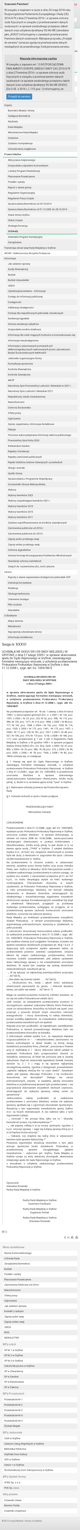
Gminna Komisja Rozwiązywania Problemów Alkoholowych (40, 555)
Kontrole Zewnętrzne (19, 374)
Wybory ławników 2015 (20, 511)
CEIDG (11, 285)
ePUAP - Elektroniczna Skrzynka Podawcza (27, 253)
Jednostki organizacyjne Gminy (25, 358)
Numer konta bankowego (18, 1253)
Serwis (8, 572)
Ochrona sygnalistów (19, 550)
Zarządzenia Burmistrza (17, 1263)
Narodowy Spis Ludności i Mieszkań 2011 (30, 391)
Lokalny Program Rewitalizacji (24, 171)
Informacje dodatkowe (20, 637)
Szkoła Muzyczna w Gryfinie (19, 1366)
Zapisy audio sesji (14, 1316)
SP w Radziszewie (14, 1381)
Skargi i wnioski (16, 467)
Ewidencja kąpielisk (18, 318)
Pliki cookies (15, 604)
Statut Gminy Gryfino (19, 214)
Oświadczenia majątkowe (22, 149)
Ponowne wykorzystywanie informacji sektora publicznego (39, 435)
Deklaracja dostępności (21, 307)
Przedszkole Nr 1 (13, 1399)
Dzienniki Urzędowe (15, 1510)
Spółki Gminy (15, 473)
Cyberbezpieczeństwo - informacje (27, 291)
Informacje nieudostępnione (23, 340)
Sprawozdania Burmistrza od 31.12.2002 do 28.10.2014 (37, 209)
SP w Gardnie (11, 1376)
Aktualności (14, 626)
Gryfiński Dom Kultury (15, 1454)
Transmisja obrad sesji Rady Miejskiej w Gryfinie (30, 247)
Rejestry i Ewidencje (18, 451)
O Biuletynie (10, 615)
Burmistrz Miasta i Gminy (21, 110)
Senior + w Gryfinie (14, 1464)
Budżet (11, 274)
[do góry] (68, 1237)
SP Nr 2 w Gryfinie (13, 1355)
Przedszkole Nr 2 (13, 1404)
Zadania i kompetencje (20, 143)
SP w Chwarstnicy (13, 1371)
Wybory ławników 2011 (20, 517)
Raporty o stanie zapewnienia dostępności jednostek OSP (39, 577)
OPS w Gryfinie (12, 1459)
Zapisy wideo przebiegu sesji (24, 544)
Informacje (10, 258)
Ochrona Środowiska (19, 407)
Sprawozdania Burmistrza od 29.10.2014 (29, 203)
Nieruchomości (16, 402)
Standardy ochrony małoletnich (24, 561)
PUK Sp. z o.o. (11, 1487)
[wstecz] (64, 1237)
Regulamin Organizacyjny (21, 192)
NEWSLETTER (11, 1337)
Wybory (12, 489)
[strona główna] (72, 1237)
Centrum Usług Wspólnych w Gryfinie (24, 1443)
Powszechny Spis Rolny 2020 (23, 440)
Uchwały (13, 231)
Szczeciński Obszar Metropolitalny (26, 484)
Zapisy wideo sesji (14, 1321)
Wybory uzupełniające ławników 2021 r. (29, 500)
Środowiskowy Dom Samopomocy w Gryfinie (28, 1470)
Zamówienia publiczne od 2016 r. (25, 528)
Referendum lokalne (19, 446)
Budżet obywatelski (18, 280)
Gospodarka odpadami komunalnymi (28, 165)
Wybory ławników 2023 (20, 495)
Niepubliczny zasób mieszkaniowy (26, 396)
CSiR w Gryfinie (12, 1438)
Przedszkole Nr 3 (13, 1410)
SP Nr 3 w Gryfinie (13, 1360)
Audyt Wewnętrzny (18, 269)
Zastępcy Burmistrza (19, 116)
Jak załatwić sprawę (19, 263)
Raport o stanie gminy (19, 187)
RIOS (6, 1332)
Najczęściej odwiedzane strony (25, 631)
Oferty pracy (14, 413)
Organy (8, 105)
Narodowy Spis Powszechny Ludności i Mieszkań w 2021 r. (39, 385)
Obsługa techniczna (19, 593)
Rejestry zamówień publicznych (25, 457)
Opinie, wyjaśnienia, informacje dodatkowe (31, 424)
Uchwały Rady (12, 1258)
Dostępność (14, 302)
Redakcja (13, 588)
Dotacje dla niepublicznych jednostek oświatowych (35, 313)
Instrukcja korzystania (19, 582)
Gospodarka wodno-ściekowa (24, 329)
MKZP (11, 380)
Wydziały (13, 121)
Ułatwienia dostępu (18, 599)
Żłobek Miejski (12, 1426)
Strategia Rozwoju (18, 225)
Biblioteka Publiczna (15, 1449)
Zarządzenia (14, 242)
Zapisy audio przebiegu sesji (23, 539)
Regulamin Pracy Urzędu (21, 198)
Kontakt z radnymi (14, 1311)
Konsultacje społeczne (20, 363)
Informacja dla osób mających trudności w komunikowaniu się (41, 335)
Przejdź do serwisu (19, 96)
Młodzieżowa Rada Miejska (23, 132)
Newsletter (14, 610)
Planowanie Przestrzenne (21, 176)
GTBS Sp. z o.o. (12, 1482)
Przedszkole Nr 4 (13, 1415)
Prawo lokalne (12, 154)
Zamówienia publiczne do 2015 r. (25, 533)
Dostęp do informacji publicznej (25, 296)
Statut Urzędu (15, 220)
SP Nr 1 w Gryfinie (13, 1350)
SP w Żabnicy (11, 1387)
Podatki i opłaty (16, 182)
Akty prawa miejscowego (21, 160)
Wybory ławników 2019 (20, 506)
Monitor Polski (12, 1505)
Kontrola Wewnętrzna (19, 369)
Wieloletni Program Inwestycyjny (25, 237)
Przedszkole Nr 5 (13, 1420)
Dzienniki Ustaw (13, 1500)
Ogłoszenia (14, 418)
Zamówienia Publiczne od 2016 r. (21, 1284)
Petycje (12, 429)
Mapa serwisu (15, 621)
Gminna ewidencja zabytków (23, 324)
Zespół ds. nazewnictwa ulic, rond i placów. (31, 566)
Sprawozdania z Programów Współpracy (30, 478)
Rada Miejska (15, 127)
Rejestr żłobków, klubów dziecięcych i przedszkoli (35, 462)
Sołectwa (13, 138)
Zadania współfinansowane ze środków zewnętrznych (37, 522)
